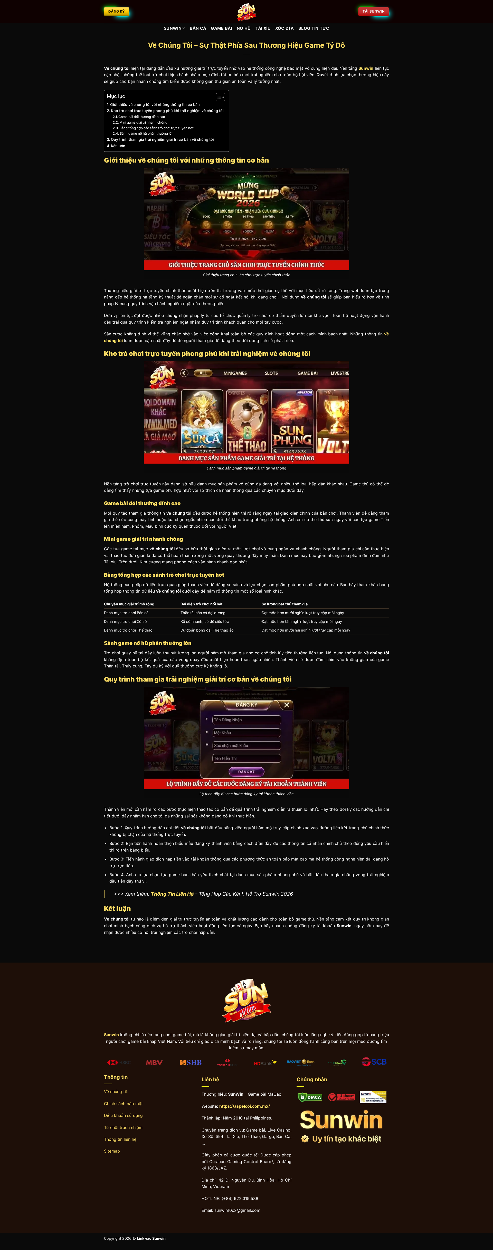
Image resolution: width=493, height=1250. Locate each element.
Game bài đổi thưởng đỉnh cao (141, 117)
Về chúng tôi (116, 1091)
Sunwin (173, 28)
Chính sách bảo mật (123, 1103)
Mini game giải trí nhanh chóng (143, 122)
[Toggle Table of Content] (218, 97)
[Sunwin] (246, 11)
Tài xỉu (263, 28)
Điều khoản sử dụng (123, 1115)
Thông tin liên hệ (120, 1139)
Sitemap (112, 1151)
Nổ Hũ (244, 28)
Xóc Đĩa (284, 28)
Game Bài (221, 28)
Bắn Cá (198, 28)
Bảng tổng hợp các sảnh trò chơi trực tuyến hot (156, 128)
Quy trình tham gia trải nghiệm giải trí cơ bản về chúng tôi (162, 139)
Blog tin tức (313, 28)
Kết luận (118, 146)
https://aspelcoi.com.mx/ (244, 1106)
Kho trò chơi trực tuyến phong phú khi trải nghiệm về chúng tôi (167, 110)
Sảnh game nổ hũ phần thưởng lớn (147, 133)
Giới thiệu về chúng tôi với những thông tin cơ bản (155, 104)
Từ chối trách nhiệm (123, 1127)
